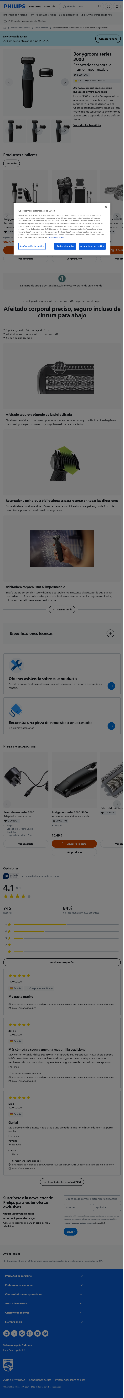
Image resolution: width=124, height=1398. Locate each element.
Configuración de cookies (31, 246)
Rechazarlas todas (64, 246)
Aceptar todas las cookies (91, 246)
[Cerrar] (104, 206)
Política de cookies (55, 237)
